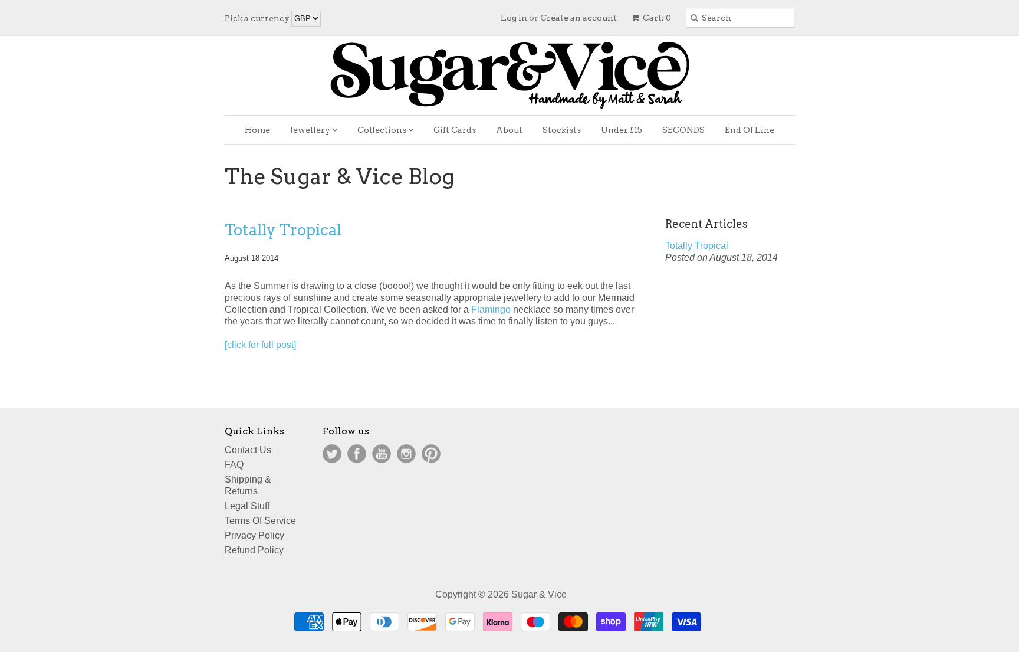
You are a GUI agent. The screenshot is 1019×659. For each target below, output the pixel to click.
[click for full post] (260, 345)
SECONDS (683, 130)
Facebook (356, 453)
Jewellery (311, 130)
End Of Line (749, 130)
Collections (382, 130)
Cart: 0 (656, 17)
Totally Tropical (283, 230)
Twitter (332, 453)
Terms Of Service (260, 521)
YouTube (381, 453)
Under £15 (621, 130)
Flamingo (492, 309)
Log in (514, 17)
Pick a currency (258, 18)
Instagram (406, 453)
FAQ (234, 465)
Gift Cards (454, 130)
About (509, 130)
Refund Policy (254, 550)
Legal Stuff (247, 506)
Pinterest (431, 453)
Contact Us (248, 450)
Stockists (562, 130)
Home (257, 130)
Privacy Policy (254, 535)
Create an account (578, 17)
